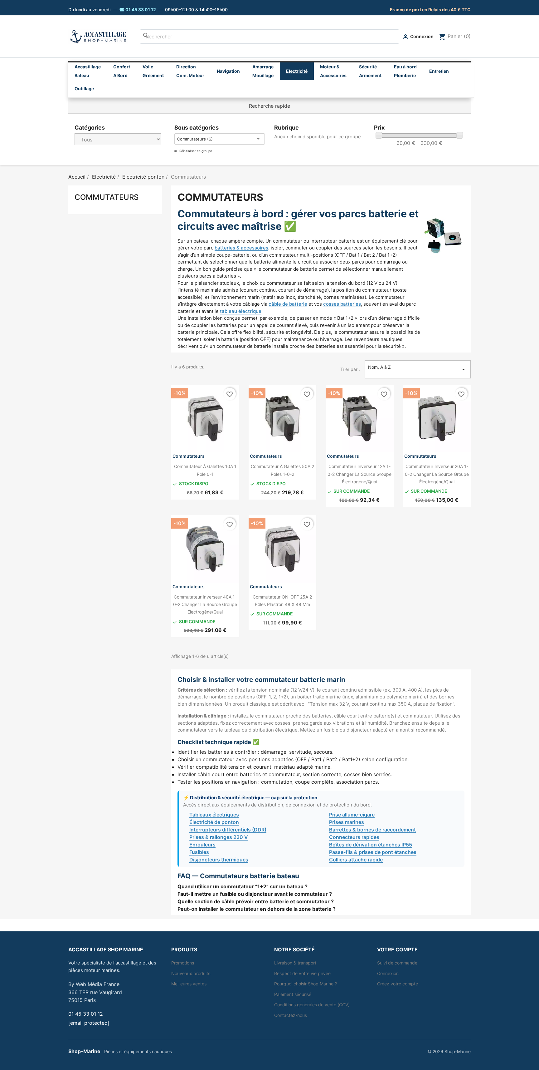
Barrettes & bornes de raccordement (372, 829)
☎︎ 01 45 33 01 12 (137, 9)
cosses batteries (342, 304)
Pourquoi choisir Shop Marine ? (305, 983)
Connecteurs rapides (354, 837)
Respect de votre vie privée (302, 973)
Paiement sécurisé (292, 994)
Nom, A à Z (417, 368)
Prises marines (346, 822)
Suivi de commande (397, 962)
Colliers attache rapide (356, 859)
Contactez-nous (290, 1015)
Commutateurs (106, 197)
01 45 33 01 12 (85, 1014)
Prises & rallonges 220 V (218, 837)
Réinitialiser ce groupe (195, 151)
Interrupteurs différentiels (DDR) (227, 829)
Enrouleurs (202, 844)
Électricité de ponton (214, 822)
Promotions (182, 962)
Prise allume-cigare (352, 814)
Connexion (388, 973)
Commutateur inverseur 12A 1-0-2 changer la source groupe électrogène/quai (359, 474)
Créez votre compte (397, 983)
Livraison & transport (295, 962)
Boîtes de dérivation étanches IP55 (370, 844)
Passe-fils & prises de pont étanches (372, 852)
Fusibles (199, 852)
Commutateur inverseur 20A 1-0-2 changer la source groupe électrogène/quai (437, 474)
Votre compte (397, 949)
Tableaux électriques (214, 814)
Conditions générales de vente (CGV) (312, 1004)
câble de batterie (288, 304)
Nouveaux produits (190, 973)
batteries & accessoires (241, 248)
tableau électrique (240, 311)
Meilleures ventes (188, 983)
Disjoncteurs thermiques (218, 859)
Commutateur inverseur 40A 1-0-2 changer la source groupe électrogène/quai (205, 604)
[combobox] (269, 36)
